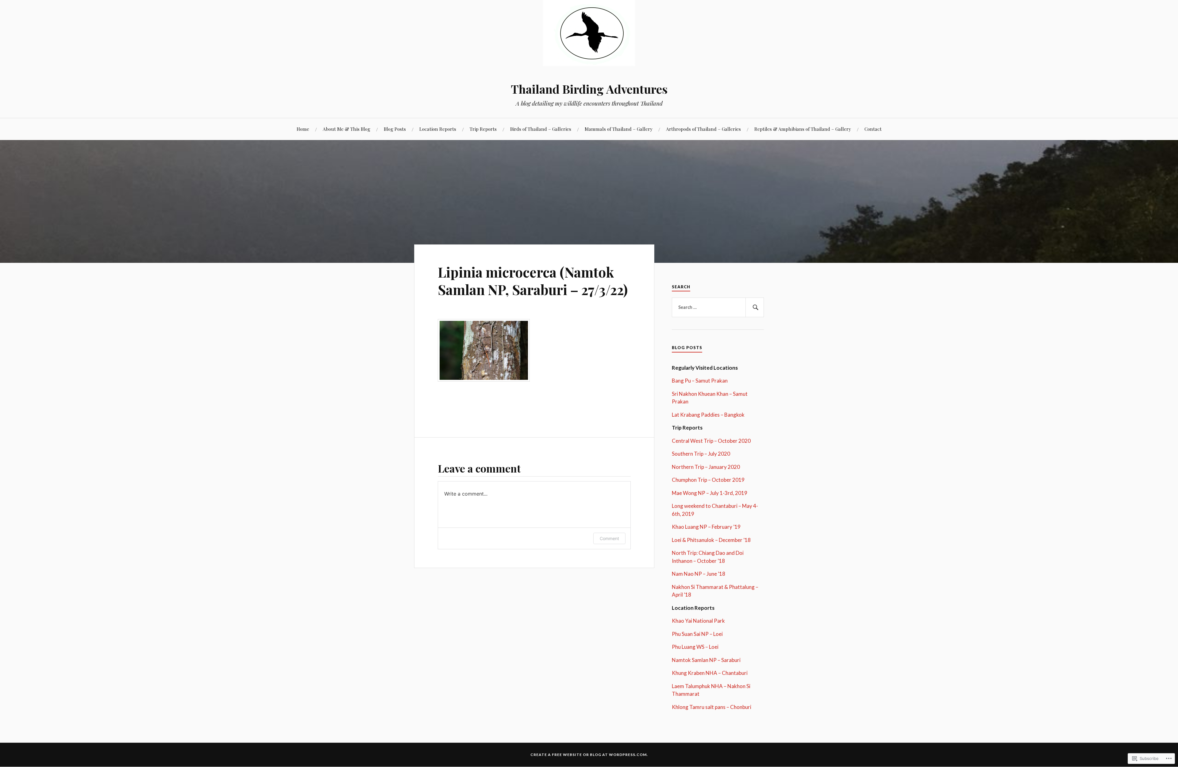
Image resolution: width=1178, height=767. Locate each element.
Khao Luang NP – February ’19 (706, 527)
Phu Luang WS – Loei (695, 647)
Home (303, 129)
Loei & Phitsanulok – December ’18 (711, 540)
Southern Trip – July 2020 (701, 453)
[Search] (754, 307)
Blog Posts (395, 129)
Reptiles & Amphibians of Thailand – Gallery (802, 129)
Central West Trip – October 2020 (711, 441)
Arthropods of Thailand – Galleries (703, 129)
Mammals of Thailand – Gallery (619, 129)
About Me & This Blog (346, 129)
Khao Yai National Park (698, 620)
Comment (609, 538)
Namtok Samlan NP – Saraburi (706, 660)
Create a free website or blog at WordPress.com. (589, 754)
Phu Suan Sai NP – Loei (697, 634)
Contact (873, 129)
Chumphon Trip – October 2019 (708, 480)
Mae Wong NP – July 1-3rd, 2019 (709, 493)
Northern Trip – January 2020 (706, 467)
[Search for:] (718, 307)
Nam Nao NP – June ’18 (698, 573)
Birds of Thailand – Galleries (540, 129)
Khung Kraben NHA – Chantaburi (710, 673)
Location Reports (437, 129)
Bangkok (734, 414)
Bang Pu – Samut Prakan (700, 380)
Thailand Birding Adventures (589, 89)
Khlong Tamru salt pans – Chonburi (711, 707)
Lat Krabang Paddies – (697, 414)
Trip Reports (483, 129)
